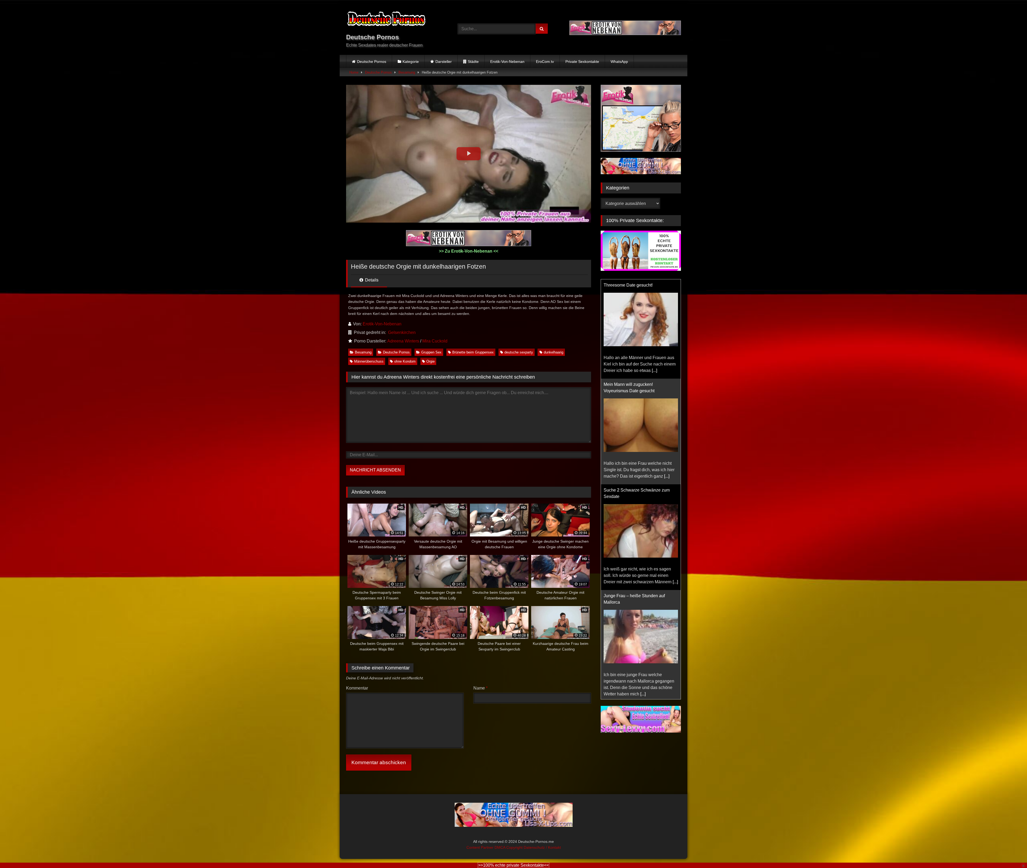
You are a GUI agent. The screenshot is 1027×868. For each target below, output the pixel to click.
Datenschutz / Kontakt (542, 847)
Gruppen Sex (431, 352)
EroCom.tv (545, 61)
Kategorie (411, 61)
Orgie (430, 361)
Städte (473, 61)
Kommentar (357, 688)
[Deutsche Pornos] (386, 19)
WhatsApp (619, 61)
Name (480, 688)
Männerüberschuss (369, 361)
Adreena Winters (403, 341)
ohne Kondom (405, 361)
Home (353, 72)
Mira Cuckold (434, 341)
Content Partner (480, 847)
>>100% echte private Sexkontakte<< (513, 865)
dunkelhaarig (553, 352)
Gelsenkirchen (402, 332)
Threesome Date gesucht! (628, 285)
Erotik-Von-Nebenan (507, 61)
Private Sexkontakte (582, 61)
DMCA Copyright (509, 847)
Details (371, 280)
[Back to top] (1010, 852)
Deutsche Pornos (371, 61)
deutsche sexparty (518, 352)
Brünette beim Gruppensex (473, 352)
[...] (654, 370)
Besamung (406, 72)
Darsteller (443, 61)
